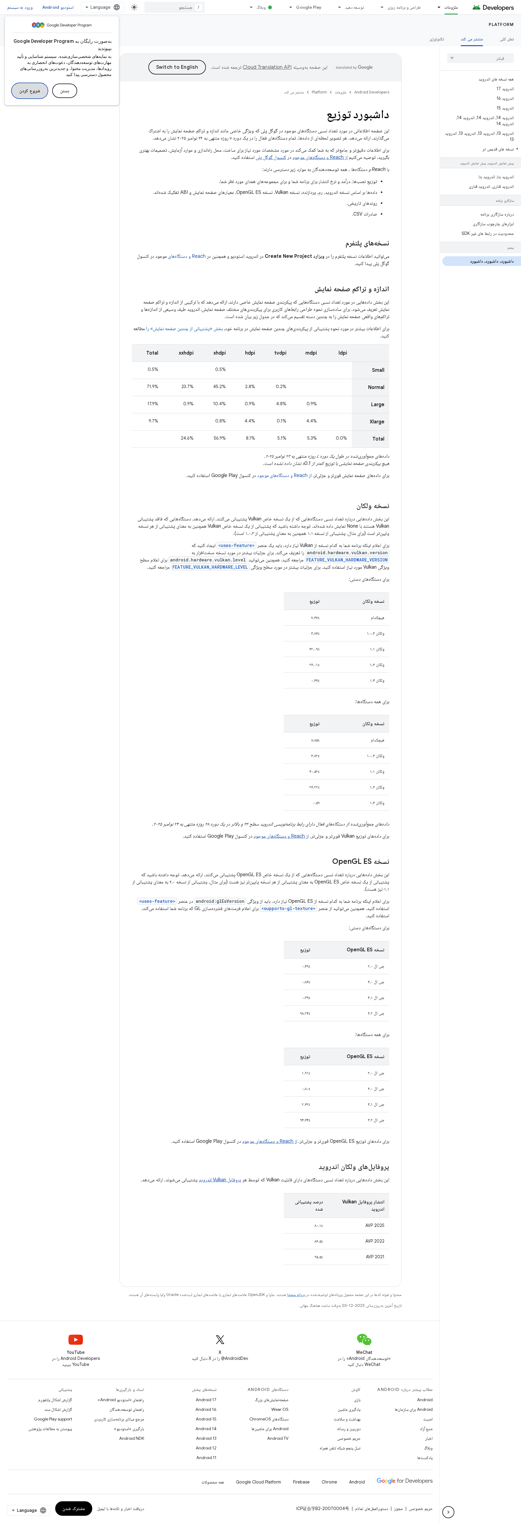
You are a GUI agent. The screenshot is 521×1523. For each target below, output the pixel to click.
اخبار (429, 1438)
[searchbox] (480, 58)
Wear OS (280, 1409)
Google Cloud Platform (258, 1482)
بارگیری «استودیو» (129, 1428)
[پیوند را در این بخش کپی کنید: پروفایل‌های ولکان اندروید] (313, 1167)
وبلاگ (261, 7)
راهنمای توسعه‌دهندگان (126, 1409)
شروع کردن (29, 91)
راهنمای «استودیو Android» (121, 1399)
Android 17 (206, 1399)
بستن (64, 91)
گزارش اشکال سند (58, 1409)
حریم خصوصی (349, 1438)
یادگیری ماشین (349, 1409)
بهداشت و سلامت (347, 1419)
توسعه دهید (354, 7)
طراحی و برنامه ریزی (404, 7)
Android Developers (371, 92)
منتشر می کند (472, 39)
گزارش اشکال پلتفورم (55, 1399)
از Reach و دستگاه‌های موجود (320, 157)
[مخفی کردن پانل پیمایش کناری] (448, 1512)
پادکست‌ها (425, 1457)
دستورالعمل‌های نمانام (371, 1508)
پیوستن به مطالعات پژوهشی (50, 1428)
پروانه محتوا (296, 1294)
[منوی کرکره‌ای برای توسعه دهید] (337, 7)
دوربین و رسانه (349, 1428)
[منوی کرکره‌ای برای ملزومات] (436, 7)
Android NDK (131, 1438)
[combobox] (174, 7)
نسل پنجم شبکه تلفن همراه (340, 1448)
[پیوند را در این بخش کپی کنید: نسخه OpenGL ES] (326, 862)
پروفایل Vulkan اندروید (220, 1180)
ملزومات (451, 7)
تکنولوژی (436, 39)
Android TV (278, 1438)
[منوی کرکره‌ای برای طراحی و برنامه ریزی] (379, 7)
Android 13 (206, 1438)
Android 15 (206, 1419)
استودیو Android (58, 7)
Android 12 (206, 1448)
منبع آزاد (426, 1428)
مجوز (398, 1508)
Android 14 (205, 1428)
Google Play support (53, 1419)
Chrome (329, 1482)
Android (425, 1399)
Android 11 (206, 1457)
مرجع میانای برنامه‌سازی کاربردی (119, 1419)
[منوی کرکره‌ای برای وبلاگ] (248, 7)
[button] (481, 149)
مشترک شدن (73, 1509)
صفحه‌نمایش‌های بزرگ (272, 1399)
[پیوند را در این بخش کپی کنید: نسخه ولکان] (350, 506)
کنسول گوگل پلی (271, 157)
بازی (357, 1399)
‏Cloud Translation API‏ (267, 67)
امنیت (428, 1419)
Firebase (301, 1482)
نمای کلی (507, 39)
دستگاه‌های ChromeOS (269, 1419)
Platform (501, 24)
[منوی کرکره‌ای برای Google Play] (288, 7)
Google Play (308, 7)
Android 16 (205, 1409)
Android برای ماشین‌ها (270, 1428)
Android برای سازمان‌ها (414, 1409)
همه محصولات (212, 1482)
